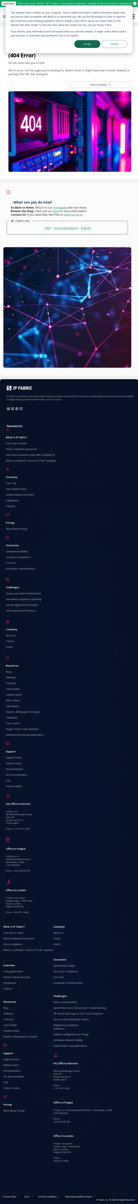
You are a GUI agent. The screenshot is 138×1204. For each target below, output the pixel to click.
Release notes (11, 1065)
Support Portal (14, 757)
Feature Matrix (14, 786)
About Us (11, 635)
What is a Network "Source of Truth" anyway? (31, 460)
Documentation (66, 228)
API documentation (13, 1076)
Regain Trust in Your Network (22, 729)
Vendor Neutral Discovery (20, 494)
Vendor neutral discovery (16, 977)
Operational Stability (17, 551)
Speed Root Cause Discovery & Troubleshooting (79, 1007)
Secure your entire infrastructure (23, 593)
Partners (10, 506)
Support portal (11, 1059)
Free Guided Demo (16, 489)
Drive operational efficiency (21, 610)
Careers (10, 641)
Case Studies (13, 689)
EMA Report (12, 706)
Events (86, 228)
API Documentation (16, 774)
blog (56, 211)
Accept (87, 44)
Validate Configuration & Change (71, 1034)
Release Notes (14, 763)
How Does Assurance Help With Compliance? (30, 454)
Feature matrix (11, 1088)
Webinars (11, 677)
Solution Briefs (14, 694)
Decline (114, 44)
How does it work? (13, 932)
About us (58, 932)
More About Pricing (16, 528)
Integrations (12, 500)
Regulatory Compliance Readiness (66, 1026)
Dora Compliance (12, 944)
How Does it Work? (16, 443)
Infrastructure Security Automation (25, 734)
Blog (8, 671)
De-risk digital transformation (22, 604)
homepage (60, 207)
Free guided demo (13, 971)
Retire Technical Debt (65, 1002)
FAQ (48, 228)
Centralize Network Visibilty (68, 1040)
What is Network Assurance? (21, 449)
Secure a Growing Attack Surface (71, 1019)
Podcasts (11, 683)
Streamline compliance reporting (23, 599)
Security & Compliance (18, 557)
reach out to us (72, 215)
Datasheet (11, 717)
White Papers (13, 700)
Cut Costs (11, 562)
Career (57, 938)
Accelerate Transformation (20, 568)
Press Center (13, 723)
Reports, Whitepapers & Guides (23, 711)
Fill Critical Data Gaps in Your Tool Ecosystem (78, 1013)
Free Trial (11, 483)
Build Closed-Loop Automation (70, 1045)
